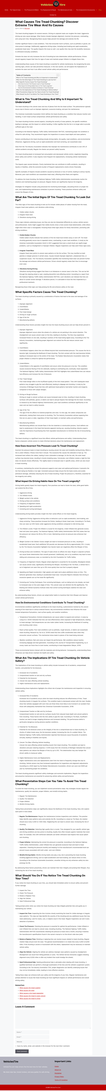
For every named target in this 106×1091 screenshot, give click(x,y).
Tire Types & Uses (15, 10)
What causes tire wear (27, 990)
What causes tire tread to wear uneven (32, 996)
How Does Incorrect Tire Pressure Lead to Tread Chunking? (34, 84)
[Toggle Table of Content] (57, 75)
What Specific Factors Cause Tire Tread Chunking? (31, 82)
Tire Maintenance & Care (65, 10)
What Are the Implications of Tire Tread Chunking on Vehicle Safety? (37, 90)
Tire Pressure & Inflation (31, 10)
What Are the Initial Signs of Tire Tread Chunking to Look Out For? (36, 80)
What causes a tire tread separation (31, 993)
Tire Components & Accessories (85, 10)
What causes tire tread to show (30, 998)
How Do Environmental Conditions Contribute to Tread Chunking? (35, 87)
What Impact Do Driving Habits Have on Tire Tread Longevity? (35, 86)
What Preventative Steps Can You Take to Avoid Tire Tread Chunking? (37, 92)
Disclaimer (58, 1073)
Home (6, 10)
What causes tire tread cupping (30, 988)
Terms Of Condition (61, 1080)
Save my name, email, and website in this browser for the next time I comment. (43, 1046)
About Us (58, 1070)
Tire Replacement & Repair (48, 10)
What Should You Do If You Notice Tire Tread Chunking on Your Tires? (37, 94)
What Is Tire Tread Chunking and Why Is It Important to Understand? (37, 77)
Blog (100, 10)
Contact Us (53, 15)
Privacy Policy (59, 1076)
